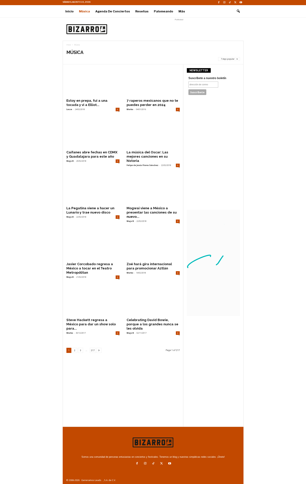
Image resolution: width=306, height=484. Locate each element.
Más (181, 11)
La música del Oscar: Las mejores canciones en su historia (147, 156)
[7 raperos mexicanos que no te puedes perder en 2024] (153, 82)
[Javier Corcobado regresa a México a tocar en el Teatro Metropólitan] (93, 245)
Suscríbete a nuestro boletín (207, 78)
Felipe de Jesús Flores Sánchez (142, 165)
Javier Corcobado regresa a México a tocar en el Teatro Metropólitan (89, 268)
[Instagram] (224, 2)
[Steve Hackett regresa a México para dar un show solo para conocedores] (93, 301)
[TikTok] (230, 2)
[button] (238, 11)
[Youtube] (241, 2)
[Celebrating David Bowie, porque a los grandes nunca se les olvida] (153, 301)
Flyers (71, 59)
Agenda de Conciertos (112, 11)
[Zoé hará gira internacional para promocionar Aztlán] (153, 245)
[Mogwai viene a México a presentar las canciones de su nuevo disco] (153, 189)
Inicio (69, 11)
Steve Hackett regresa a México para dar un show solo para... (91, 324)
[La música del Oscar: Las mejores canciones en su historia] (153, 134)
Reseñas (142, 11)
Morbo (130, 109)
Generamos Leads (91, 480)
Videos (101, 59)
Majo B (69, 161)
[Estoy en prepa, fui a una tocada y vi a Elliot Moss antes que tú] (93, 82)
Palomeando (163, 11)
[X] (235, 2)
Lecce (69, 109)
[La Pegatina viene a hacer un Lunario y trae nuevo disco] (93, 189)
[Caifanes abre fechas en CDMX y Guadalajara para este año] (93, 134)
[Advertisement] (179, 29)
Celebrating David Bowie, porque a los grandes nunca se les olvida (152, 324)
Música (84, 11)
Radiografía (86, 59)
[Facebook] (219, 2)
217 (93, 350)
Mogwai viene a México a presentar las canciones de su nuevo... (152, 212)
